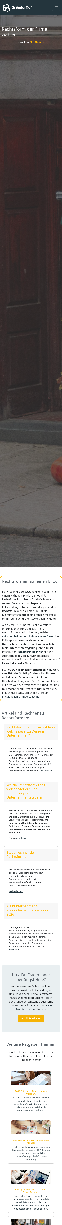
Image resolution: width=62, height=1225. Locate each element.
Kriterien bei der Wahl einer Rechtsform (27, 636)
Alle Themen (37, 42)
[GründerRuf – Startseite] (17, 7)
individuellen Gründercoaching (21, 696)
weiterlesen (46, 770)
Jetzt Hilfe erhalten (31, 1018)
